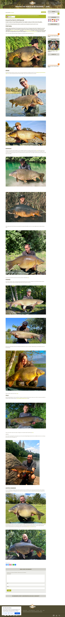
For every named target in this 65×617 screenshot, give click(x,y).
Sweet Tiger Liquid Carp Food (32, 31)
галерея (43, 3)
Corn (30, 526)
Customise (5, 613)
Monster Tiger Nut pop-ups (15, 30)
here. (28, 277)
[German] (52, 19)
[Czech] (58, 19)
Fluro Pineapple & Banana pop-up (22, 398)
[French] (50, 19)
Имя (7, 583)
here (33, 33)
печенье (41, 610)
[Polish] (52, 21)
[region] (11, 610)
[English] (48, 19)
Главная (5, 3)
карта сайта (37, 610)
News (13, 12)
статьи (19, 3)
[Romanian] (54, 21)
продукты (10, 3)
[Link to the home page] (32, 3)
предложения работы (25, 610)
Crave (37, 150)
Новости (15, 3)
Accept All (17, 613)
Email (8, 586)
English (10, 16)
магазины (52, 3)
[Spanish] (54, 19)
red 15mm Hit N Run (27, 30)
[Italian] (56, 19)
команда (47, 3)
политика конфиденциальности (31, 610)
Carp (11, 12)
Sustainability (58, 3)
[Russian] (56, 21)
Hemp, (28, 526)
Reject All (11, 613)
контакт (43, 610)
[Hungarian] (50, 21)
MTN (33, 526)
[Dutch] (48, 21)
